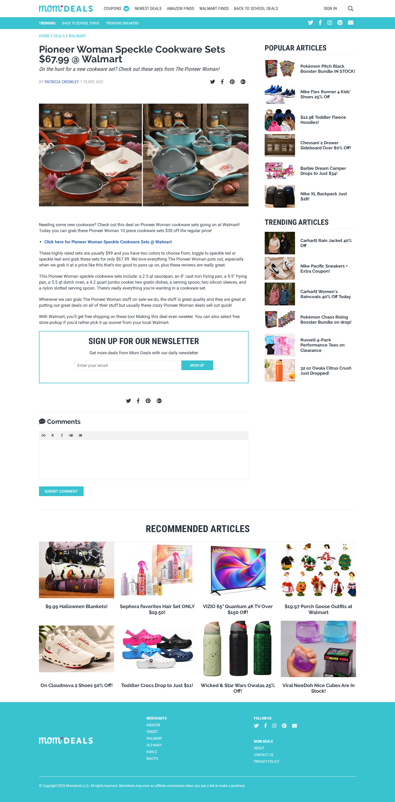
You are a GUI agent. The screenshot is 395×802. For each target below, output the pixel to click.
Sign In (330, 8)
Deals (59, 35)
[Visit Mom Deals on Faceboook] (320, 23)
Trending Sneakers (122, 23)
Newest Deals (148, 8)
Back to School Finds (80, 23)
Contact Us (263, 755)
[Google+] (243, 82)
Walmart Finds (214, 8)
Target (152, 731)
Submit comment (61, 491)
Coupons (112, 8)
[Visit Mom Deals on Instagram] (330, 23)
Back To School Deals (256, 8)
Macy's (152, 758)
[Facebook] (222, 82)
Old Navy (154, 745)
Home (44, 35)
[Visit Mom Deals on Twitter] (310, 23)
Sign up (197, 365)
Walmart (77, 35)
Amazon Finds (180, 8)
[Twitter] (212, 82)
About (259, 748)
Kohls (151, 752)
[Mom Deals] (66, 8)
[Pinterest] (232, 82)
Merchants (156, 718)
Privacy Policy (266, 761)
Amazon (153, 725)
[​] (144, 460)
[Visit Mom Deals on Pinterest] (340, 23)
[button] (43, 435)
